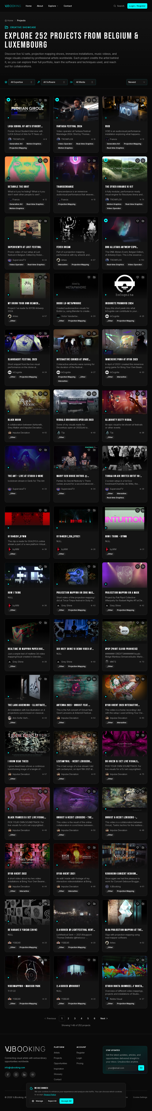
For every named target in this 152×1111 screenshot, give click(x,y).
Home (29, 6)
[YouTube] (33, 1075)
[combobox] (21, 82)
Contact (68, 6)
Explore (52, 6)
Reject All (52, 1101)
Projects (58, 1058)
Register (81, 1052)
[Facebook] (8, 1075)
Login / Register (137, 6)
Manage (39, 1101)
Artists (57, 1052)
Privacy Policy (50, 1094)
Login (79, 1058)
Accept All (66, 1101)
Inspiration (59, 1068)
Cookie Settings (140, 1097)
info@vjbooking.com (15, 1067)
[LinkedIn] (24, 1075)
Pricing (80, 1063)
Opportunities (60, 1063)
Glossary (58, 1074)
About (40, 6)
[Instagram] (16, 1075)
